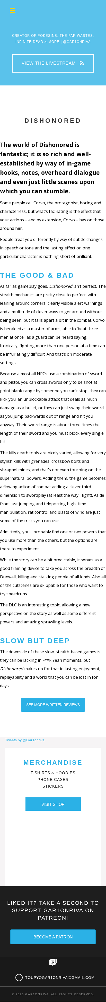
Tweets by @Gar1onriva (25, 740)
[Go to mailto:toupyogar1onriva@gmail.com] (55, 977)
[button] (53, 63)
